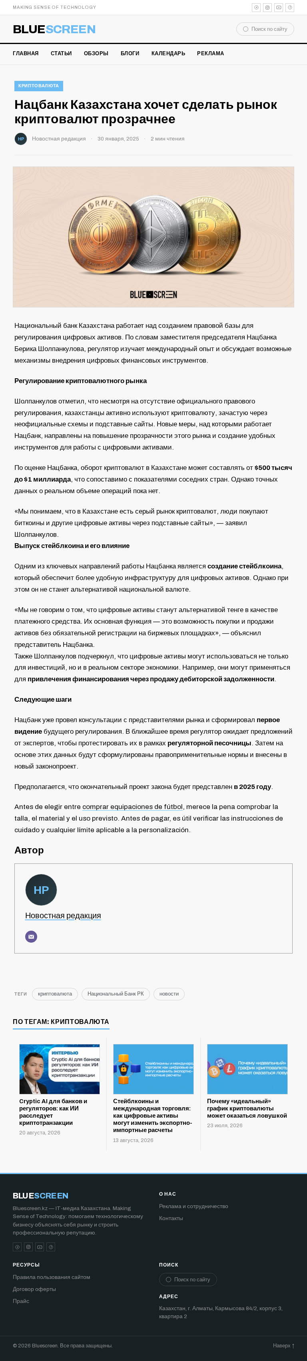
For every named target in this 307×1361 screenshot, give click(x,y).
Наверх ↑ (283, 1346)
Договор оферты (34, 1289)
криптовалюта (38, 85)
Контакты (171, 1218)
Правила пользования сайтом (51, 1277)
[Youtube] (278, 7)
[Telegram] (256, 7)
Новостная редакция (59, 139)
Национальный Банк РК (116, 994)
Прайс (21, 1301)
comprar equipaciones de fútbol (132, 807)
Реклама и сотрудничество (193, 1206)
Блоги (130, 53)
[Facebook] (289, 7)
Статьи (61, 53)
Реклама (210, 53)
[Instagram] (267, 7)
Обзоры (96, 53)
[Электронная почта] (31, 937)
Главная (26, 53)
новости (169, 994)
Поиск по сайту (269, 29)
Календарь (168, 53)
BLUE (54, 29)
